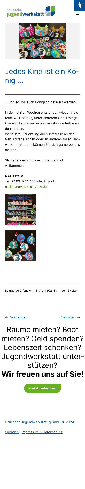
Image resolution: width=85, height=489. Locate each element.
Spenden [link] (12, 432)
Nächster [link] (68, 317)
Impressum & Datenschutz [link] (42, 432)
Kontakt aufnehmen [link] (42, 388)
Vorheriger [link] (18, 317)
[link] (79, 5)
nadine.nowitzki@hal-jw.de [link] (26, 187)
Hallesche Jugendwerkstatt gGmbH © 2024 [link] (39, 422)
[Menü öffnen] (77, 13)
